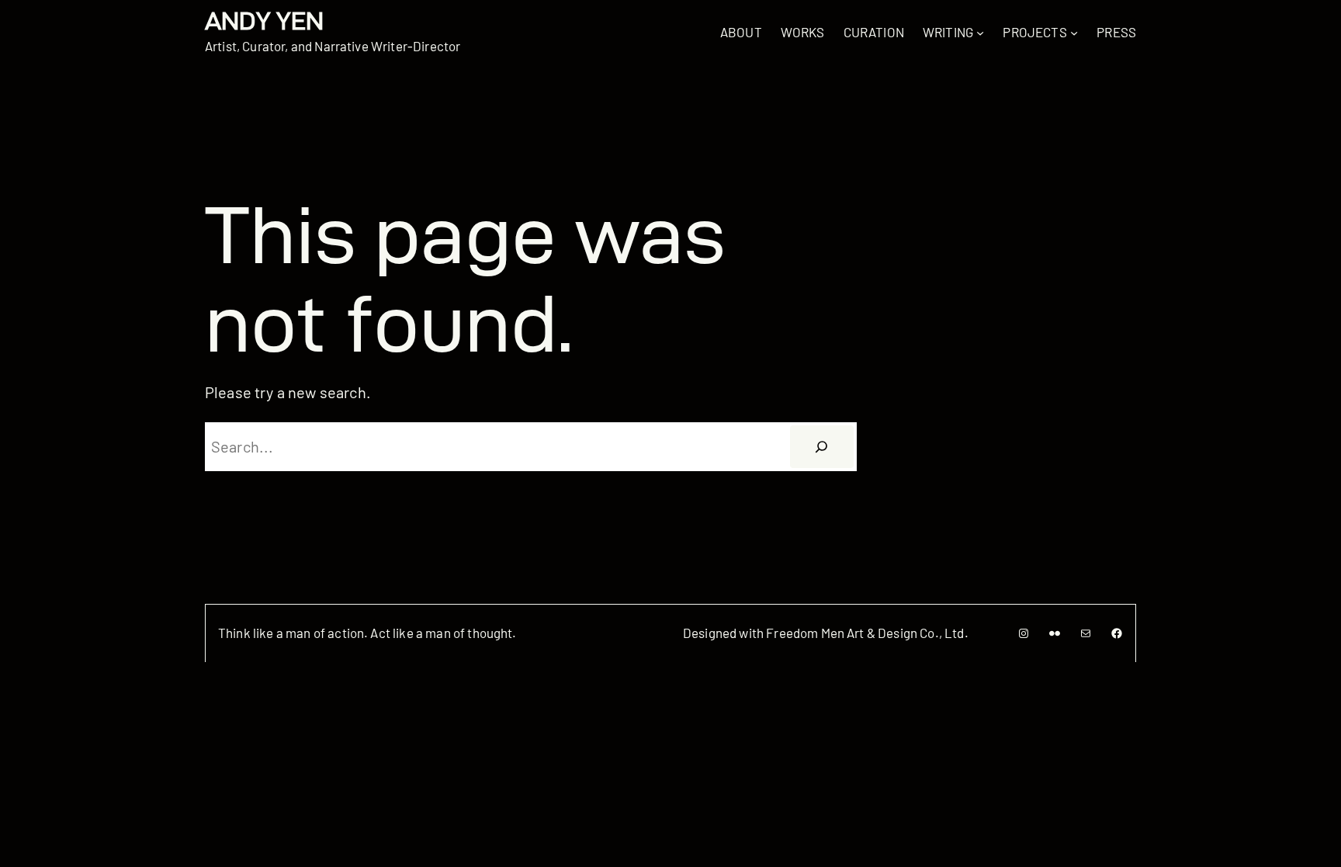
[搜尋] (822, 447)
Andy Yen (264, 20)
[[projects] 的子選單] (1074, 32)
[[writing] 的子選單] (980, 32)
